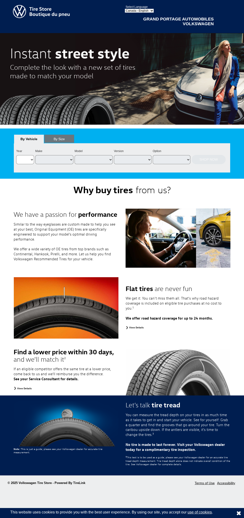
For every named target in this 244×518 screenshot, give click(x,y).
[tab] (29, 138)
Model (79, 151)
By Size (59, 139)
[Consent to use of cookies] (238, 513)
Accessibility (226, 483)
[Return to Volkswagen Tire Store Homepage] (41, 11)
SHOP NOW (208, 159)
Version (119, 151)
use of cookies (200, 512)
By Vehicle (28, 139)
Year (19, 151)
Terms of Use (205, 483)
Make (38, 151)
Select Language (137, 7)
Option (157, 151)
